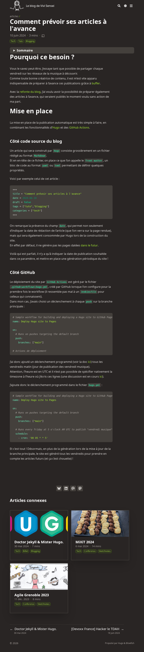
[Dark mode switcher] (125, 5)
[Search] (119, 5)
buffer (96, 83)
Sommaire (25, 50)
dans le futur (89, 245)
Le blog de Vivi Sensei (40, 6)
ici (89, 362)
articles (14, 16)
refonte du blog (30, 92)
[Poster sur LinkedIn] (66, 488)
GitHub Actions (79, 127)
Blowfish (130, 643)
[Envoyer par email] (73, 488)
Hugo (56, 127)
